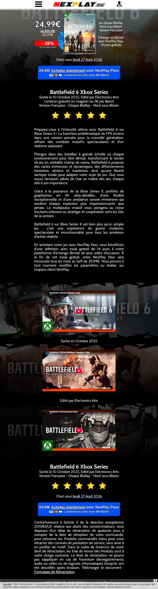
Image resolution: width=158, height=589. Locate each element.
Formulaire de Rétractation (54, 571)
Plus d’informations (23, 584)
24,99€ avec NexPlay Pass (79, 72)
